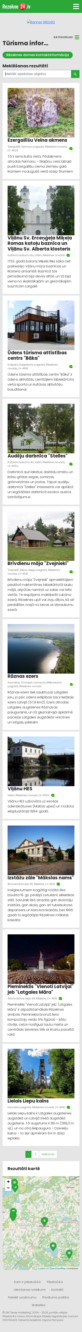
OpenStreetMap (57, 1268)
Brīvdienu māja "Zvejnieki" (38, 563)
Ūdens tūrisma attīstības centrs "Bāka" (37, 355)
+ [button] (8, 1181)
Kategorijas (63, 37)
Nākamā (48, 1154)
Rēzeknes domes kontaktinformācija (37, 55)
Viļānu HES (20, 789)
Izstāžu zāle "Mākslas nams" (41, 878)
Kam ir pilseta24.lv (27, 1282)
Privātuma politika (55, 1297)
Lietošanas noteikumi (29, 1290)
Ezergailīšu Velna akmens (37, 140)
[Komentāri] (71, 148)
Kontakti (57, 1290)
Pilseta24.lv (55, 1282)
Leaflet (41, 1268)
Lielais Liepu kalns (28, 1101)
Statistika (38, 1305)
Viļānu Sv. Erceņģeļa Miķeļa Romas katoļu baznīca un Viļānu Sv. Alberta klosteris (40, 243)
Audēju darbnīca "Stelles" (37, 456)
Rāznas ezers (23, 676)
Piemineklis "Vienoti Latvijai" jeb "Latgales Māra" (40, 989)
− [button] (8, 1187)
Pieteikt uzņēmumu (22, 1297)
